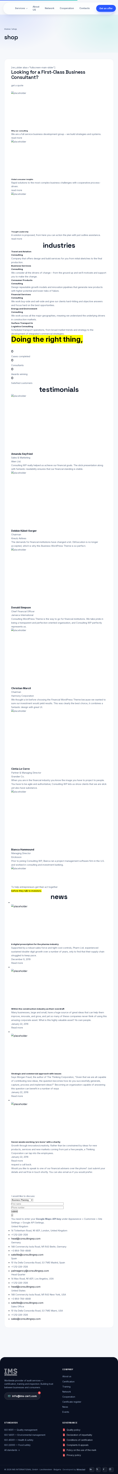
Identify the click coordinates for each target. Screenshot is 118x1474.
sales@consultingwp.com (26, 1318)
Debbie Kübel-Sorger (24, 530)
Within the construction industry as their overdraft (37, 1009)
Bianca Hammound (22, 849)
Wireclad (81, 1469)
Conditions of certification (80, 1440)
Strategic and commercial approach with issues (36, 1073)
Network (49, 8)
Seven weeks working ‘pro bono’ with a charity (35, 1142)
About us (66, 1376)
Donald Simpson (21, 607)
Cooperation (67, 8)
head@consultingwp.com (25, 1238)
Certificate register (71, 1401)
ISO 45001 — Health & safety (18, 1440)
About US (36, 8)
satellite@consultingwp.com (27, 1254)
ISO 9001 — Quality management (20, 1430)
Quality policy (73, 1430)
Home (7, 29)
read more (16, 137)
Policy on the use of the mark (81, 1450)
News (65, 1407)
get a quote (17, 85)
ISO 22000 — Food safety (17, 1445)
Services (20, 8)
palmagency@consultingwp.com (30, 1270)
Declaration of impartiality (79, 1435)
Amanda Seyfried (22, 453)
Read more (17, 962)
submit (15, 1211)
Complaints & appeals (77, 1445)
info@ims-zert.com (26, 1394)
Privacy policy (74, 1455)
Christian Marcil (21, 688)
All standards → (12, 1450)
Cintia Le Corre (20, 768)
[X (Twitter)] (98, 1469)
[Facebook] (104, 1469)
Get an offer (106, 8)
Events (65, 1412)
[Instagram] (111, 1469)
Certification (68, 1381)
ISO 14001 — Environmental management (24, 1435)
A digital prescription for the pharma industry (35, 944)
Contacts (84, 8)
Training (66, 1386)
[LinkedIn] (91, 1469)
